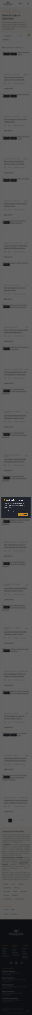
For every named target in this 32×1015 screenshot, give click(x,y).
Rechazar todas (23, 511)
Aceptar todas (23, 514)
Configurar (13, 511)
